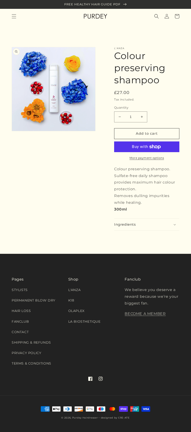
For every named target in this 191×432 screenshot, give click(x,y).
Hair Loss (21, 311)
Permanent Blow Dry (33, 300)
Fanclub (20, 321)
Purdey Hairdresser (85, 417)
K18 (71, 300)
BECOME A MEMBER (145, 313)
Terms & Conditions (31, 363)
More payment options (147, 158)
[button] (14, 16)
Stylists (20, 290)
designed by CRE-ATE (115, 417)
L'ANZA (74, 290)
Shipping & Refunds (31, 342)
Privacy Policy (26, 353)
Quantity (121, 107)
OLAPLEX (76, 311)
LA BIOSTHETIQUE (84, 321)
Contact (20, 332)
